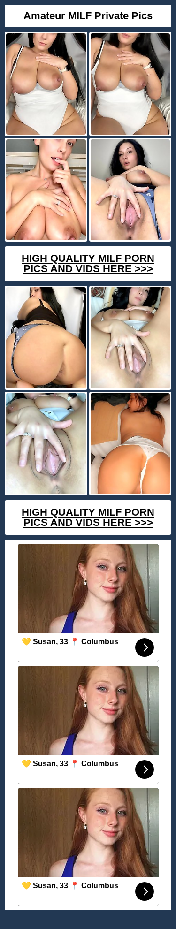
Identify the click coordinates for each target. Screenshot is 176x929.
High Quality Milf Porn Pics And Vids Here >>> (88, 263)
